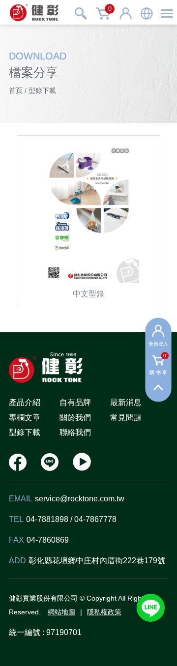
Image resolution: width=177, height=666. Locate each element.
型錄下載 (24, 432)
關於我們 (75, 417)
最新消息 (126, 402)
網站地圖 (61, 612)
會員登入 (158, 343)
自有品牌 (75, 402)
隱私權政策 (104, 612)
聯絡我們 (75, 432)
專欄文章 (24, 417)
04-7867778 (95, 519)
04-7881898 (47, 519)
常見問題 (126, 417)
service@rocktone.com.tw (79, 498)
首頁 (16, 90)
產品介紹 (24, 402)
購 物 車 (158, 365)
